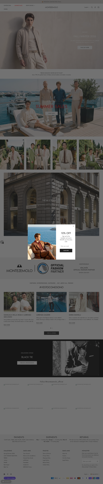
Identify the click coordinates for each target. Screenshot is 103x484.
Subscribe (66, 250)
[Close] (73, 226)
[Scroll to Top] (100, 476)
